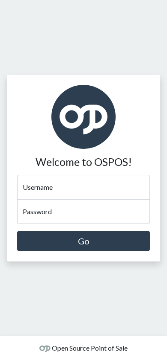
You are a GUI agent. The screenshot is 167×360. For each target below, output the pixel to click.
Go (83, 241)
